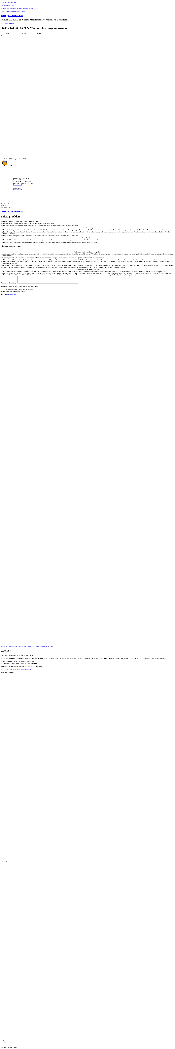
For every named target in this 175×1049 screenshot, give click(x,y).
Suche (15, 2)
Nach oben (4, 294)
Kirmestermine (15, 15)
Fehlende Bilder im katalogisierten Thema (15, 225)
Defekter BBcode (8, 221)
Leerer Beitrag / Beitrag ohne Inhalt (13, 232)
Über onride (4, 646)
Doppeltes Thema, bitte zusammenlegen (15, 240)
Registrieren (4, 5)
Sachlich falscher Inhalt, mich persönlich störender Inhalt (19, 267)
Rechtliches (23, 646)
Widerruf (17, 646)
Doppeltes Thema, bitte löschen (12, 242)
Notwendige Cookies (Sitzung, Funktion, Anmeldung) (18, 661)
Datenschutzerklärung (47, 646)
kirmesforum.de (17, 185)
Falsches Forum (8, 223)
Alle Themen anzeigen (7, 23)
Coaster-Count (11, 294)
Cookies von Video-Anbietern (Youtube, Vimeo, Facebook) (20, 663)
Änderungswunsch (8, 254)
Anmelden (11, 5)
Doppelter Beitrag (8, 230)
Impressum (11, 646)
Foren (11, 2)
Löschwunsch (7, 260)
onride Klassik (5, 2)
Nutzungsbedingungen (33, 646)
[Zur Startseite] (19, 8)
